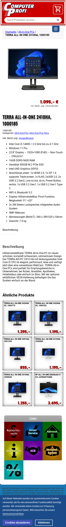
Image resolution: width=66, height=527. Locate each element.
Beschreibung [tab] (10, 229)
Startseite (10, 32)
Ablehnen (44, 522)
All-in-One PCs (26, 32)
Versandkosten (26, 138)
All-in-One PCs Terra (39, 133)
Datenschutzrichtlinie (13, 514)
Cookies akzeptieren (17, 522)
